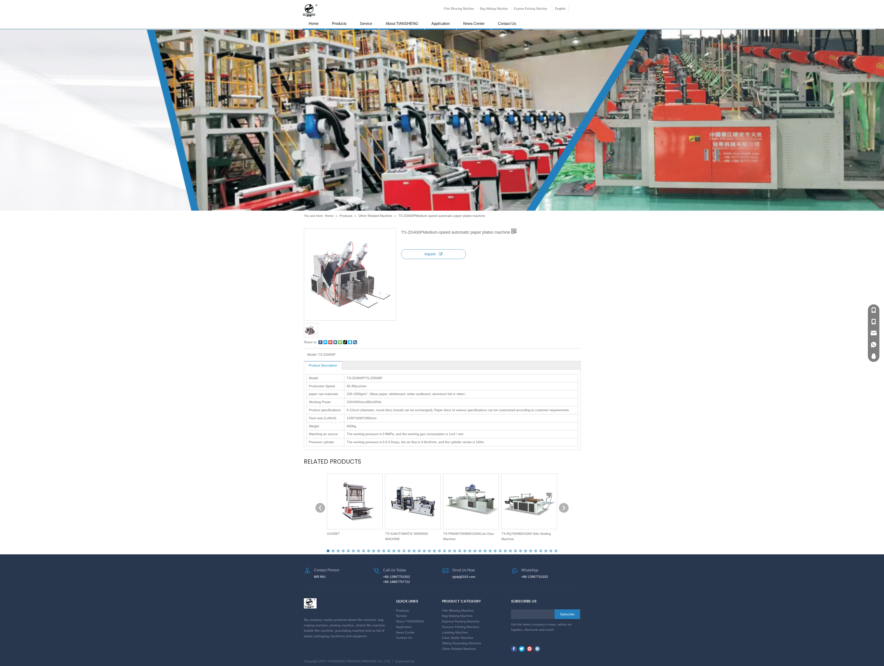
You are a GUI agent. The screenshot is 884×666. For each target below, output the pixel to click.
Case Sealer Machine (457, 638)
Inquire (431, 254)
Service (366, 24)
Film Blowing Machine (459, 8)
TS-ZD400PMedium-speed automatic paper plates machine (441, 216)
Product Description (323, 365)
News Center (474, 24)
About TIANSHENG (402, 24)
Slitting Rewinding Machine (461, 643)
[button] (328, 551)
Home (314, 24)
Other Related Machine (375, 216)
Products (339, 24)
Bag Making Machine (494, 8)
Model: (312, 354)
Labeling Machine (455, 632)
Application (440, 24)
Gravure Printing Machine (460, 627)
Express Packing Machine (530, 8)
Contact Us (507, 24)
